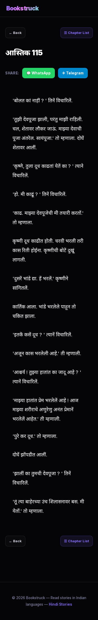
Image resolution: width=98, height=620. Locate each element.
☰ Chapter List (76, 33)
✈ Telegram (73, 73)
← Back (15, 33)
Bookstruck (22, 8)
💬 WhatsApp (38, 73)
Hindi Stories (60, 604)
